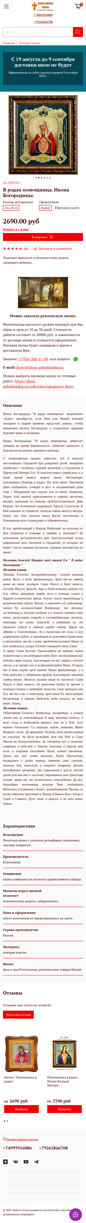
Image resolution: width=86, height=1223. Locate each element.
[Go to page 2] (7, 1121)
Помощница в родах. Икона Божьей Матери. (62, 1081)
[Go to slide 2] (38, 177)
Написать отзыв (18, 1014)
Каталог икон (29, 43)
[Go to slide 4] (44, 177)
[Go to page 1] (4, 1121)
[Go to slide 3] (41, 177)
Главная (9, 43)
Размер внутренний (18, 202)
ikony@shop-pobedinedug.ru (39, 367)
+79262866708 (43, 22)
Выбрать (21, 1109)
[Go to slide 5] (47, 177)
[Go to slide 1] (36, 177)
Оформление (49, 202)
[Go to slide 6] (50, 177)
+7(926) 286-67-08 (33, 359)
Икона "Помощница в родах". (20, 1079)
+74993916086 (43, 15)
